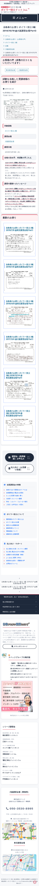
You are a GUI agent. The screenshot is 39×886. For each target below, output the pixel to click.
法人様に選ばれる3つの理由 (15, 551)
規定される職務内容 (12, 525)
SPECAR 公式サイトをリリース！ (21, 674)
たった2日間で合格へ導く (14, 495)
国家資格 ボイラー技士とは (15, 519)
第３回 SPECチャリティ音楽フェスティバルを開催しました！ (24, 670)
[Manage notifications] (34, 882)
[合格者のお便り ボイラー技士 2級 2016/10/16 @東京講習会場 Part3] (19, 428)
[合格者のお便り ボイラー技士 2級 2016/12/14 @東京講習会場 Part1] (19, 391)
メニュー (21, 17)
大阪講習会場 (9, 49)
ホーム (7, 36)
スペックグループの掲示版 (19, 657)
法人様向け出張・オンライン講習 (17, 549)
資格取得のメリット (12, 528)
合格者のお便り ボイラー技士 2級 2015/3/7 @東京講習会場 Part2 (20, 587)
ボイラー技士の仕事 (12, 522)
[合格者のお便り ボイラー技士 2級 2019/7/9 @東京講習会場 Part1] (19, 243)
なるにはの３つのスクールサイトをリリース (24, 678)
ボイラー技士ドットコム (15, 9)
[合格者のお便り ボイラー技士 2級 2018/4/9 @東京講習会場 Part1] (19, 316)
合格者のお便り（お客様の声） (16, 39)
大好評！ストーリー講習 (14, 498)
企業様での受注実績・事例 (14, 554)
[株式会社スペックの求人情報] (19, 696)
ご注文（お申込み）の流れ (14, 504)
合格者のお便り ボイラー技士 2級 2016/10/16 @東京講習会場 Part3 (18, 413)
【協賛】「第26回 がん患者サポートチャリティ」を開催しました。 (23, 664)
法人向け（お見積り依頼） (20, 468)
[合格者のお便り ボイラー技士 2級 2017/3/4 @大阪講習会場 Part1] (19, 352)
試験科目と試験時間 (12, 534)
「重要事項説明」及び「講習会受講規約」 (16, 597)
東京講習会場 (10, 70)
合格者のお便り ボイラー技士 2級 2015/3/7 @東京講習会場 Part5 (20, 582)
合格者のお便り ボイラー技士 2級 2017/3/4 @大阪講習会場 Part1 (20, 338)
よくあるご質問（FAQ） (14, 557)
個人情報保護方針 (8, 602)
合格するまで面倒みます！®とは (16, 490)
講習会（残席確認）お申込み (21, 457)
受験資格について (12, 531)
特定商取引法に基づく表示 (11, 607)
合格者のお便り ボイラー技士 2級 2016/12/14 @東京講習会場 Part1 (18, 375)
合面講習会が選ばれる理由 (14, 493)
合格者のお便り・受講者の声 (15, 560)
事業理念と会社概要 (9, 612)
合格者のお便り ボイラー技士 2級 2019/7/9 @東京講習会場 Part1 (20, 229)
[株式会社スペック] (4, 655)
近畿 (6, 46)
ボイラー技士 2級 (11, 42)
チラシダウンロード (21, 646)
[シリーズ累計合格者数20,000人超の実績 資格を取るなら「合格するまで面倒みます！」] (16, 624)
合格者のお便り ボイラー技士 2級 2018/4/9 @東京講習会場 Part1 (20, 302)
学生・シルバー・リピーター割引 (17, 501)
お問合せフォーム (12, 563)
